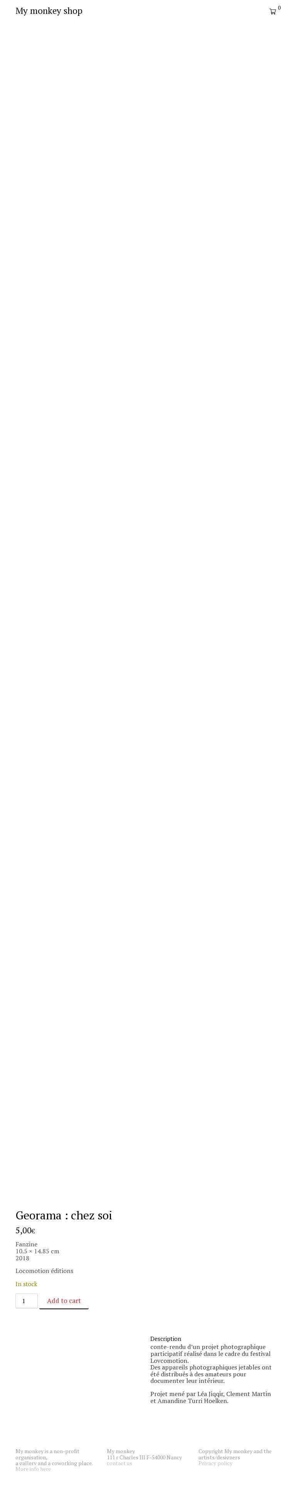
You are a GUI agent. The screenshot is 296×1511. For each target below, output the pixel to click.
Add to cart (64, 1300)
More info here (33, 1468)
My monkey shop (48, 11)
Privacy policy (215, 1463)
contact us (119, 1463)
